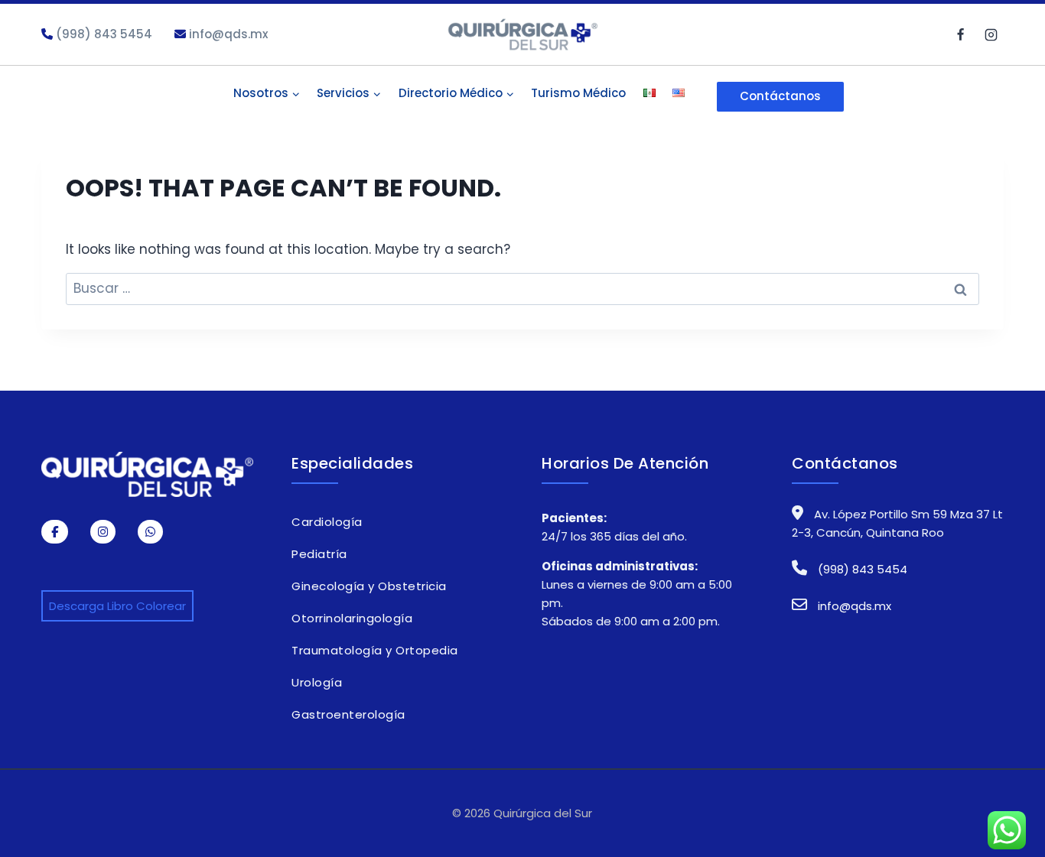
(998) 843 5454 (102, 34)
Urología (316, 682)
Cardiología (327, 522)
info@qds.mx (227, 34)
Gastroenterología (348, 714)
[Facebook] (961, 34)
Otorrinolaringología (351, 618)
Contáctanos (780, 96)
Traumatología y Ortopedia (374, 650)
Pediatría (319, 554)
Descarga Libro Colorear (117, 606)
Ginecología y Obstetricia (369, 586)
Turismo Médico (578, 93)
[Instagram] (991, 34)
